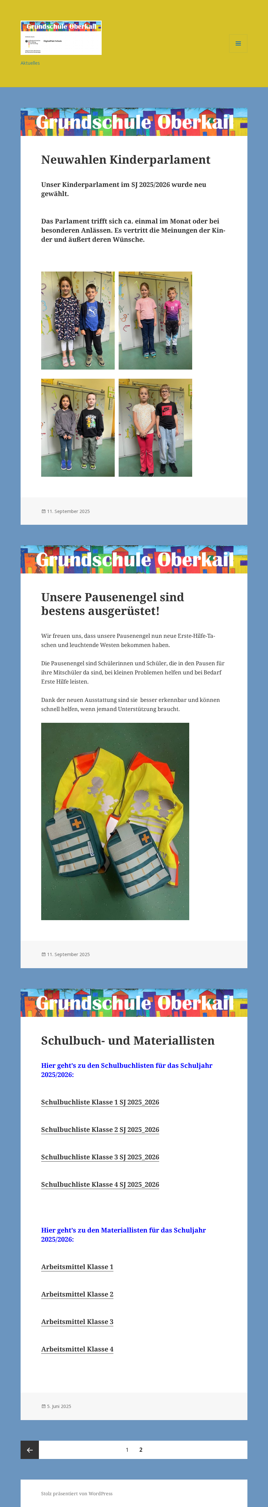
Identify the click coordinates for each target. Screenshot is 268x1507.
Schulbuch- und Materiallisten (128, 1040)
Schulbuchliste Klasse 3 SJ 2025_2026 (100, 1156)
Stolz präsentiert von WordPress (76, 1493)
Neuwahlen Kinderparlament (125, 159)
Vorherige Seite (30, 1450)
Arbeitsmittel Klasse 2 (77, 1294)
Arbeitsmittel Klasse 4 (77, 1349)
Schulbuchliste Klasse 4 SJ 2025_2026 (100, 1184)
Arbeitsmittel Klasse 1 (77, 1266)
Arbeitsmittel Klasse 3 (77, 1321)
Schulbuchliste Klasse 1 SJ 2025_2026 (100, 1102)
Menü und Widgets (238, 52)
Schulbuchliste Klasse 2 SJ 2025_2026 (100, 1129)
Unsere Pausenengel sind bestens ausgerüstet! (112, 603)
